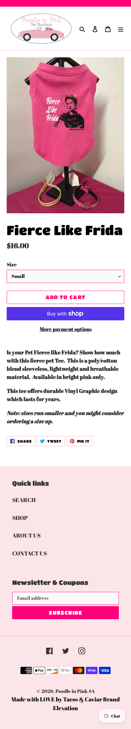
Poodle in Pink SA (75, 691)
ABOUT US (26, 535)
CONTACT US (29, 553)
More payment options (66, 329)
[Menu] (120, 28)
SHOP (20, 518)
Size (12, 264)
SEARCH (24, 500)
